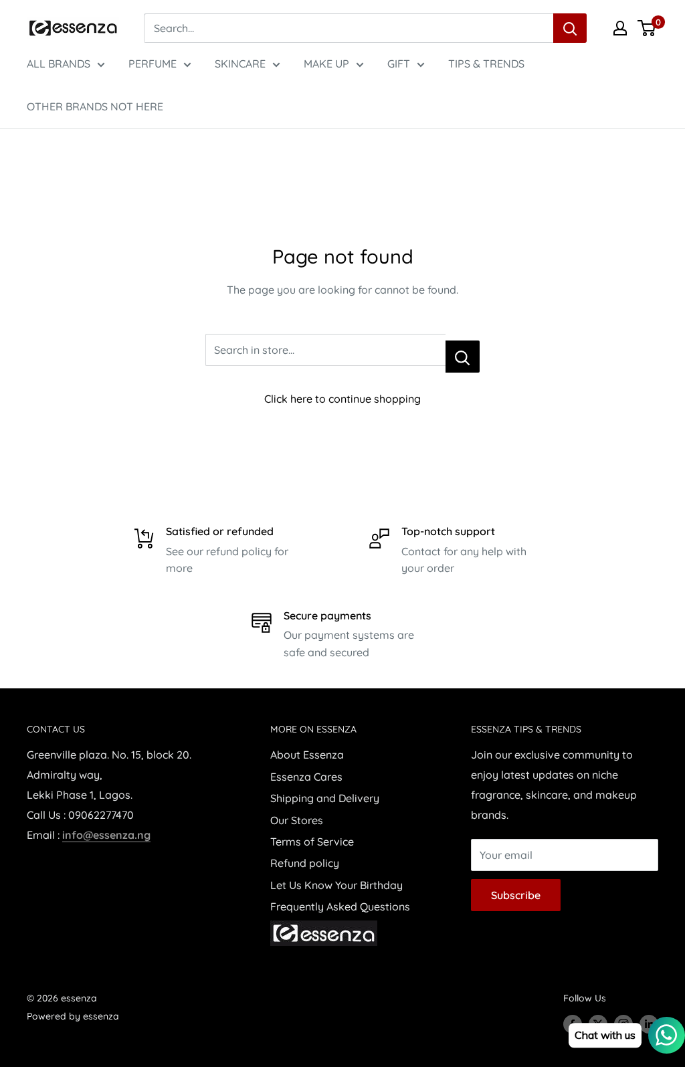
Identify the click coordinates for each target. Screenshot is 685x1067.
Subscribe (516, 895)
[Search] (570, 28)
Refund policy (304, 863)
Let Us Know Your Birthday (336, 885)
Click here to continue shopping (342, 398)
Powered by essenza (73, 1016)
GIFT (398, 63)
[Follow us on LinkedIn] (649, 1024)
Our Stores (296, 820)
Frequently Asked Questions (340, 906)
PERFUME (152, 63)
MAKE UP (326, 63)
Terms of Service (312, 841)
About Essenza (307, 754)
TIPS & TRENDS (486, 63)
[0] (647, 28)
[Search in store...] (463, 357)
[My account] (620, 28)
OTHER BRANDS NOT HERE (95, 106)
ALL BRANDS (58, 63)
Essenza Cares (306, 776)
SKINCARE (240, 63)
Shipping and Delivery (324, 798)
